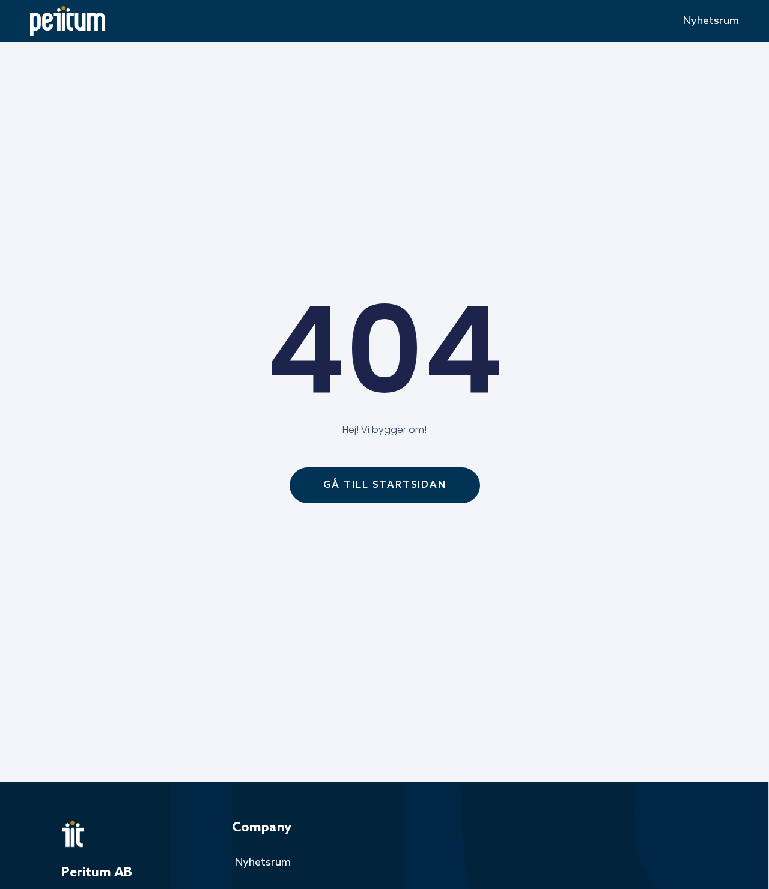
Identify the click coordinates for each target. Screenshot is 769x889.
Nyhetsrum (711, 21)
